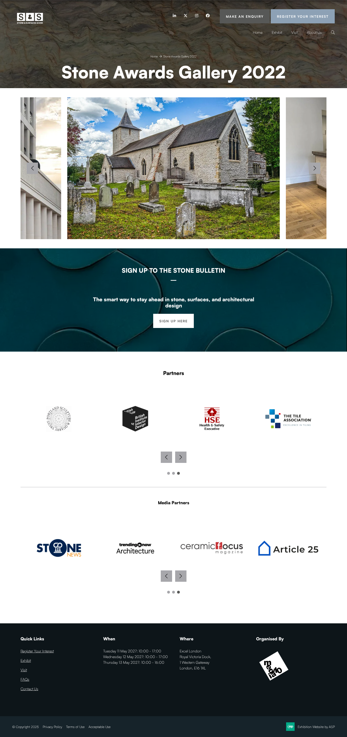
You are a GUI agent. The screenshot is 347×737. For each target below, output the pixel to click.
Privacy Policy (52, 727)
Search (333, 32)
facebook (208, 16)
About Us (314, 32)
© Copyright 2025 (25, 727)
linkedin (174, 16)
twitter (185, 16)
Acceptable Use (99, 727)
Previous (32, 168)
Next (314, 168)
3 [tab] (178, 473)
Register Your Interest (303, 16)
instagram (196, 16)
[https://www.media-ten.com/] (274, 682)
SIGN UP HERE (173, 321)
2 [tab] (173, 473)
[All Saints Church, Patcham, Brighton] (173, 168)
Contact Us (29, 688)
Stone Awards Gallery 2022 (180, 56)
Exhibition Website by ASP (316, 727)
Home (257, 32)
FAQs (25, 679)
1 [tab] (168, 473)
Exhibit (277, 32)
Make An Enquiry (245, 16)
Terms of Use (75, 727)
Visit (294, 32)
